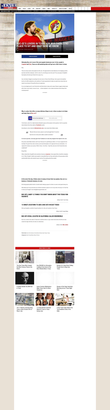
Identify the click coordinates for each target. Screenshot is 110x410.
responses (48, 154)
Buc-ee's (33, 113)
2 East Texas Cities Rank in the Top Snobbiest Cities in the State (65, 309)
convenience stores (38, 232)
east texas (45, 232)
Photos (38, 235)
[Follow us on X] (86, 8)
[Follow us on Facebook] (79, 8)
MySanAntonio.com (39, 128)
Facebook (38, 125)
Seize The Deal (43, 11)
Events (43, 8)
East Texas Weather (52, 11)
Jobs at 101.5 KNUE (63, 8)
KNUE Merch (36, 11)
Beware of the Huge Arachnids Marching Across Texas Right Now (65, 288)
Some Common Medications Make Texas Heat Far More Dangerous (44, 288)
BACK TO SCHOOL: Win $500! (16, 11)
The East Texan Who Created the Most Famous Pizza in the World (24, 267)
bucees (32, 232)
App (33, 8)
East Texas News (30, 235)
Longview (24, 64)
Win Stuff (38, 8)
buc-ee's (28, 232)
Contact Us (54, 8)
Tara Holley (21, 49)
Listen (29, 8)
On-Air (24, 8)
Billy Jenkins (65, 224)
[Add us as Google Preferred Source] (76, 8)
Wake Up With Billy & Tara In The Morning (66, 11)
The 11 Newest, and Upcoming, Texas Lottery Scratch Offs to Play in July (25, 309)
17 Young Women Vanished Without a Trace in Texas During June (44, 309)
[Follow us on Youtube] (89, 8)
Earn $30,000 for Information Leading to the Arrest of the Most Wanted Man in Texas (44, 267)
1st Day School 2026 (27, 11)
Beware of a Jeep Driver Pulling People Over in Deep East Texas (65, 267)
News (49, 8)
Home (19, 8)
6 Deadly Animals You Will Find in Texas (24, 287)
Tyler (30, 64)
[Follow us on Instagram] (83, 8)
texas (48, 232)
